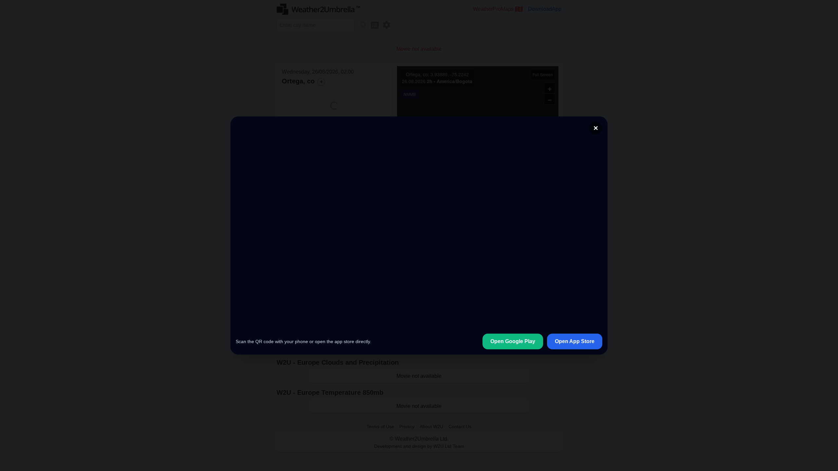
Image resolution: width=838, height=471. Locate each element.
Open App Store (574, 361)
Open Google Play (512, 361)
